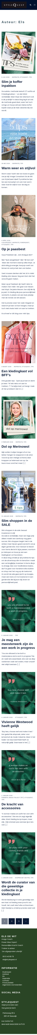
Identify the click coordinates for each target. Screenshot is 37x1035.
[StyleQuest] (14, 5)
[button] (30, 5)
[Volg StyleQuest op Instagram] (5, 995)
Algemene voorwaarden (12, 985)
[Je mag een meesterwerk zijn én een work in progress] (18, 611)
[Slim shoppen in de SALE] (18, 491)
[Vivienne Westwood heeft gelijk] (18, 693)
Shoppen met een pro (22, 878)
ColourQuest (7, 242)
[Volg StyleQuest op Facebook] (2, 995)
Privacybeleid (7, 983)
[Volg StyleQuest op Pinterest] (3, 995)
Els (3, 976)
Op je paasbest (13, 249)
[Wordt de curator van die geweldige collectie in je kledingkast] (18, 853)
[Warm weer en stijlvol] (18, 139)
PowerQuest (24, 242)
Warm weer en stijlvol (18, 168)
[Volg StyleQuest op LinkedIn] (4, 995)
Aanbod (5, 974)
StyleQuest (24, 77)
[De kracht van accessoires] (18, 771)
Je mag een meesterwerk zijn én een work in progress (18, 644)
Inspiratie (15, 77)
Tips (30, 77)
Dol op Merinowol (15, 446)
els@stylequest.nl (10, 959)
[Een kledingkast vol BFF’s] (18, 342)
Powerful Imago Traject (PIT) (13, 797)
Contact (5, 980)
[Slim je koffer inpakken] (18, 52)
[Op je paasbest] (18, 216)
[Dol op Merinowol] (18, 417)
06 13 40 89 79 (8, 956)
